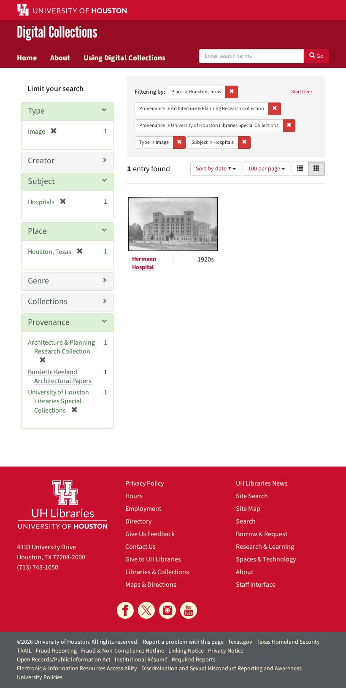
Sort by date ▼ (214, 169)
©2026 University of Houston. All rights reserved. (77, 642)
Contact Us (140, 546)
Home (27, 57)
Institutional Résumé (141, 660)
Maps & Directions (150, 584)
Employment (143, 508)
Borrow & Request (261, 534)
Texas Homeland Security (288, 642)
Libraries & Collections (157, 572)
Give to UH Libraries (153, 559)
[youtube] (188, 610)
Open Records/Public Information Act (64, 660)
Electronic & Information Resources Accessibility (77, 668)
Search (246, 521)
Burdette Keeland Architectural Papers (60, 376)
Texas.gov (240, 642)
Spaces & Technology (266, 559)
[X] (146, 610)
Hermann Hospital (144, 263)
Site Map (248, 508)
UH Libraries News (262, 483)
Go (319, 56)
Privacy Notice (225, 651)
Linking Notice (186, 651)
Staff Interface (256, 584)
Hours (134, 496)
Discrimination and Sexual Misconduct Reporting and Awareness (221, 668)
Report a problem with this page (183, 642)
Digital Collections (57, 32)
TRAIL (24, 651)
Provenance (49, 322)
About (60, 57)
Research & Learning (265, 546)
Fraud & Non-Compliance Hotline (122, 651)
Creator (41, 161)
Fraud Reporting (56, 651)
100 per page (264, 169)
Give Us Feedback (150, 534)
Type (36, 111)
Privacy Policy (144, 483)
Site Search (252, 496)
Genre (38, 281)
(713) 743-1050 (37, 567)
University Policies (39, 677)
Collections (47, 302)
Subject (41, 181)
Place (37, 231)
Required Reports (194, 660)
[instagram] (167, 610)
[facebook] (125, 610)
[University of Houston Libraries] (62, 504)
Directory (138, 521)
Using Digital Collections (124, 57)
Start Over (301, 91)
